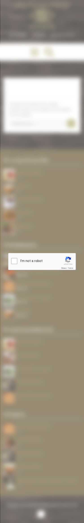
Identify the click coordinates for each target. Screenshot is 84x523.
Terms (70, 268)
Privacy (64, 268)
